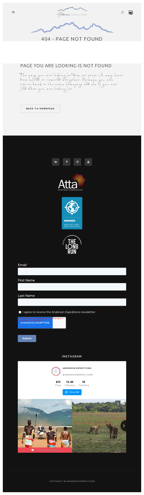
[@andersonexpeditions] (56, 371)
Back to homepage (40, 108)
